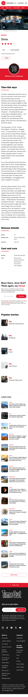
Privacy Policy (10, 302)
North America (20, 664)
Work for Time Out (6, 647)
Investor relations (6, 641)
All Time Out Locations (19, 651)
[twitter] (16, 628)
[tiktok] (7, 628)
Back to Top (15, 585)
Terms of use (5, 670)
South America (20, 667)
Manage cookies (6, 678)
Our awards (5, 644)
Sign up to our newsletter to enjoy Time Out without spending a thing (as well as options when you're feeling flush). (12, 290)
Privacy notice (5, 655)
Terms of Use (5, 617)
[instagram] (3, 628)
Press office (5, 638)
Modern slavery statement (6, 674)
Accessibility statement (5, 666)
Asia (17, 658)
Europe (18, 661)
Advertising (19, 638)
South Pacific (19, 670)
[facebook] (11, 628)
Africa (17, 655)
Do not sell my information (5, 658)
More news (14, 575)
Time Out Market (20, 641)
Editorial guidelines (4, 651)
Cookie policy (5, 662)
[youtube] (20, 628)
